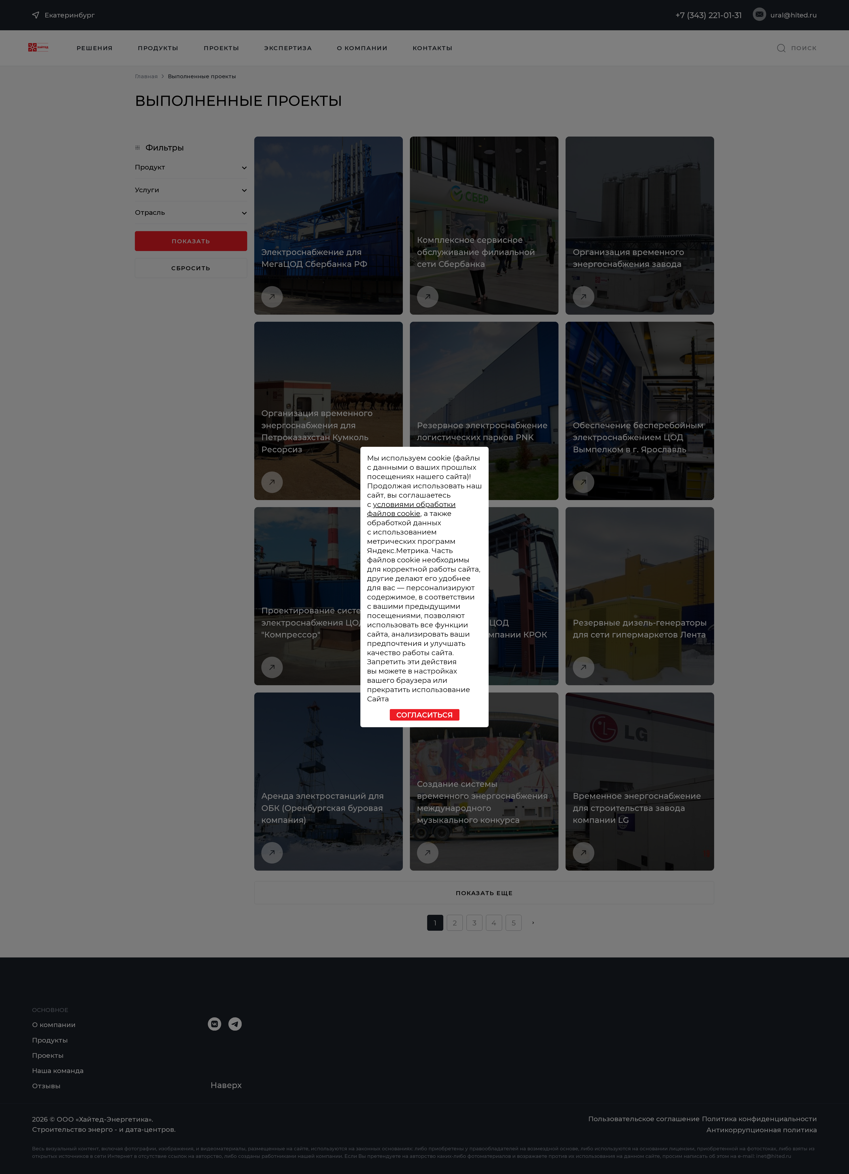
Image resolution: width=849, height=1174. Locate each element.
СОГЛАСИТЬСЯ (424, 715)
